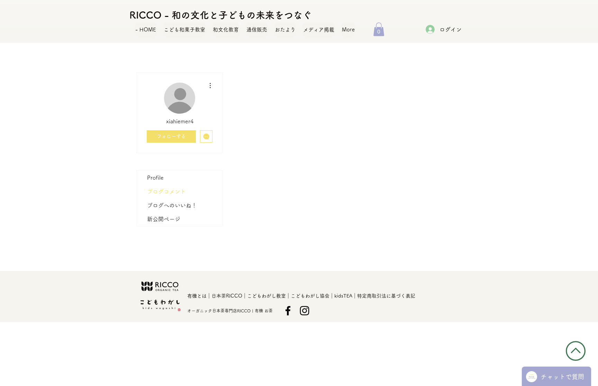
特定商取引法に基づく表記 (386, 295)
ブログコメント (166, 191)
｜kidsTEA (340, 295)
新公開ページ (163, 219)
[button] (378, 29)
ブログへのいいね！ (172, 205)
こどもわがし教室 (266, 295)
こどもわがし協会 (310, 295)
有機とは (197, 295)
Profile (155, 177)
